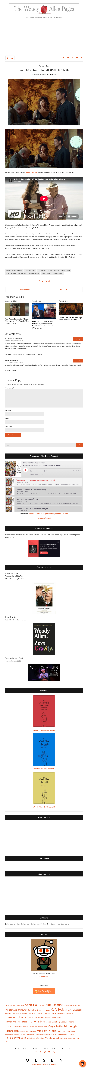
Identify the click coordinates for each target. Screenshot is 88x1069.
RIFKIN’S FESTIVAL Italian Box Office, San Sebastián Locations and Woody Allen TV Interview (42, 324)
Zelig (6, 1041)
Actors (41, 66)
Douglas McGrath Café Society (48, 270)
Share (44, 474)
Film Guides (36, 1049)
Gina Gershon (11, 274)
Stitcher (65, 514)
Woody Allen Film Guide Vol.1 (44, 730)
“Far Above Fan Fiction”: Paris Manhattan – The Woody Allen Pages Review (17, 321)
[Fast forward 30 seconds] (47, 471)
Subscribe (34, 474)
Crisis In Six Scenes (50, 1013)
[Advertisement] (44, 38)
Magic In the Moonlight (63, 1026)
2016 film (8, 1005)
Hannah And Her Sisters (16, 1021)
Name (8, 411)
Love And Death (41, 1027)
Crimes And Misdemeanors (31, 1013)
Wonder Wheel (52, 1038)
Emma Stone (26, 1017)
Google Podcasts (47, 514)
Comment (9, 388)
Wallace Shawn (57, 274)
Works (46, 1049)
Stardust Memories (27, 1034)
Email (8, 419)
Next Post (63, 289)
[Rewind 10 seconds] (37, 471)
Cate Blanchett (75, 1010)
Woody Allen (66, 1049)
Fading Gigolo (56, 1017)
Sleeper (16, 1034)
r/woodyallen (44, 976)
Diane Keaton (11, 1017)
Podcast (26, 1049)
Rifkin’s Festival (31, 172)
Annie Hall (31, 1004)
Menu (10, 58)
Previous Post (25, 289)
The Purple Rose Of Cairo (63, 1034)
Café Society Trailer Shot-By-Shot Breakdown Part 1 (70, 318)
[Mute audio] (32, 471)
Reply (78, 339)
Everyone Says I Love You (43, 1017)
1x (41, 471)
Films (47, 66)
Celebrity (8, 1013)
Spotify (58, 514)
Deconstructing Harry (65, 1013)
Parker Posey (61, 1031)
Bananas (41, 1005)
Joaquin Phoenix (67, 1022)
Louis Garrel (22, 274)
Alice (22, 1005)
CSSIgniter (53, 1064)
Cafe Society (59, 1009)
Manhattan (12, 1030)
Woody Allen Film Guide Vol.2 (44, 769)
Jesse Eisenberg (53, 1022)
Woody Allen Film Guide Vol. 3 (44, 807)
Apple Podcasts (34, 514)
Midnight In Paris (46, 1030)
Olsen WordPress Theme (39, 1064)
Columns (55, 1049)
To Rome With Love (15, 1037)
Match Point (24, 1031)
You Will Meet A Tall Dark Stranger (69, 1038)
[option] (44, 482)
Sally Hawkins (9, 1034)
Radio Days (71, 1031)
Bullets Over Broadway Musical (39, 1010)
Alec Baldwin (16, 1005)
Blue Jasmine (54, 1004)
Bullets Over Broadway (14, 270)
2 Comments (51, 74)
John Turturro (9, 1027)
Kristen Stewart (28, 1026)
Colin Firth (15, 1013)
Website (8, 426)
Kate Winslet (18, 1027)
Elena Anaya (65, 270)
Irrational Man (37, 1021)
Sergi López (46, 274)
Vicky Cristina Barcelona (35, 1038)
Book (17, 1049)
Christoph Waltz (30, 270)
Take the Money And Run (43, 1034)
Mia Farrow (32, 1031)
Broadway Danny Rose (72, 1005)
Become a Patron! (44, 518)
